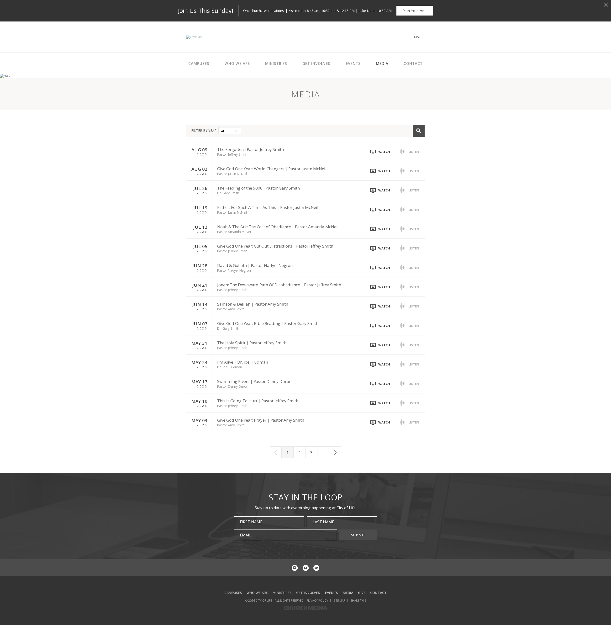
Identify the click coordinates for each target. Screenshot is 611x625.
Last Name (323, 521)
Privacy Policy (317, 601)
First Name (251, 521)
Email (245, 535)
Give (417, 37)
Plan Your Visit (415, 10)
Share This (358, 601)
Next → (335, 452)
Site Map (339, 601)
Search (419, 131)
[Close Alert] (606, 4)
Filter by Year (203, 130)
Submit (358, 535)
